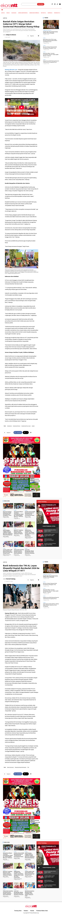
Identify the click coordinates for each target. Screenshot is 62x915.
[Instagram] (54, 4)
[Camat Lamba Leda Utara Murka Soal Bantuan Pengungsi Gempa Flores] (8, 544)
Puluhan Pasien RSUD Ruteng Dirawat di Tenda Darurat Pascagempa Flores (30, 513)
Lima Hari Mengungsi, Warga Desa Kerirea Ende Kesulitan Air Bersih (29, 551)
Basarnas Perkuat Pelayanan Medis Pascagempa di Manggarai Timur (7, 513)
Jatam (33, 426)
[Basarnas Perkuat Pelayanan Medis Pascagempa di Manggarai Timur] (8, 506)
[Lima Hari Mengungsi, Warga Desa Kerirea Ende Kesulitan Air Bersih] (30, 544)
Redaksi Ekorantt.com (29, 537)
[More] (38, 35)
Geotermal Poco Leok (26, 426)
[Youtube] (60, 4)
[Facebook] (52, 4)
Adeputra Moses (11, 35)
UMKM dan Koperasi (47, 30)
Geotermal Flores (16, 426)
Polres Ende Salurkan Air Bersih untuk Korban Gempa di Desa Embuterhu (19, 551)
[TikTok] (57, 4)
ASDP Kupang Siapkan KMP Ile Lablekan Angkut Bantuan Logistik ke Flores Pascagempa (8, 532)
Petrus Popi (16, 517)
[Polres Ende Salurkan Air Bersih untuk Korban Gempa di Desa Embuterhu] (19, 544)
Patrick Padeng (5, 536)
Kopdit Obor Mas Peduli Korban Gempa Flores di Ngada (50, 32)
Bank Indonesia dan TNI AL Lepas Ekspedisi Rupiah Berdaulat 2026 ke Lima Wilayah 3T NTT (50, 40)
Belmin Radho (16, 535)
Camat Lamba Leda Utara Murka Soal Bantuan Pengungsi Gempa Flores (7, 551)
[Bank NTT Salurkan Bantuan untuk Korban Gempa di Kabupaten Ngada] (19, 524)
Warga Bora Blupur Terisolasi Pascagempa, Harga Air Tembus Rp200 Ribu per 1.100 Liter (50, 54)
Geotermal (9, 426)
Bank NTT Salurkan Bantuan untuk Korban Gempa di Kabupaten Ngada (18, 532)
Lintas (5, 18)
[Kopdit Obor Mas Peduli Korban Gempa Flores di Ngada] (51, 24)
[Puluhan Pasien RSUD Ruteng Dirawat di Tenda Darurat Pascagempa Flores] (30, 506)
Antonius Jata (16, 554)
